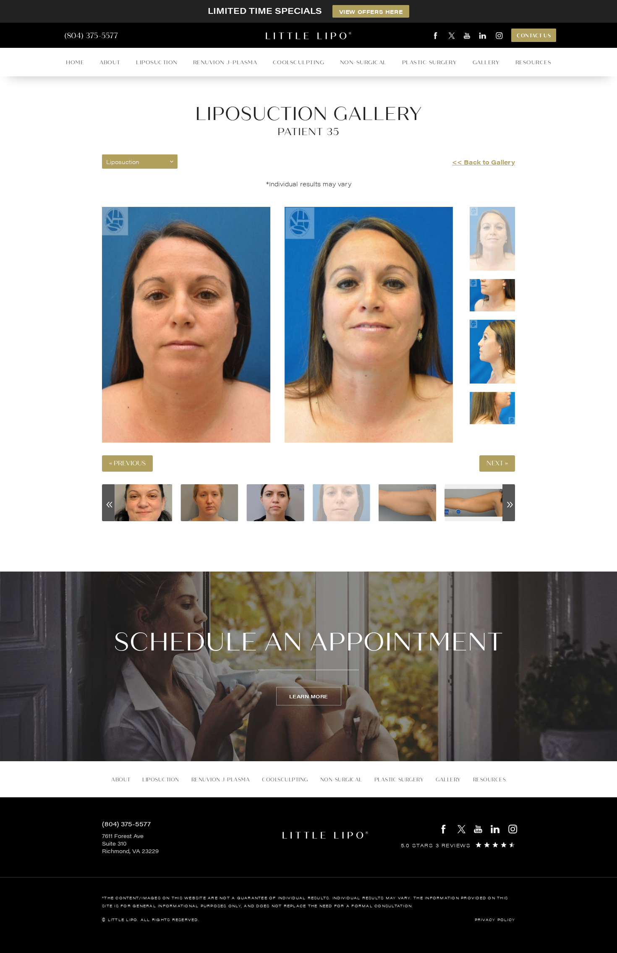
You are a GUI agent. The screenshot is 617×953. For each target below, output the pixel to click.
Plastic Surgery (429, 62)
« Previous (127, 463)
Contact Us (534, 35)
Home (75, 62)
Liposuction (157, 62)
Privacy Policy (495, 919)
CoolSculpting (298, 62)
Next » (497, 463)
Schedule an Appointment (308, 642)
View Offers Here (371, 12)
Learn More (308, 696)
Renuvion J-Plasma (225, 62)
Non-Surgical (363, 62)
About (109, 62)
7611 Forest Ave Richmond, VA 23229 (130, 843)
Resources (533, 62)
